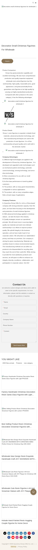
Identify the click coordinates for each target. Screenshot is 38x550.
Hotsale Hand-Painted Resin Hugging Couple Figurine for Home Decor (17, 521)
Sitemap (13, 546)
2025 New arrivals (8, 363)
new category (28, 363)
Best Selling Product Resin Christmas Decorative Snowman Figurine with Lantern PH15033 (17, 425)
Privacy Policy (22, 546)
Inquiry (7, 61)
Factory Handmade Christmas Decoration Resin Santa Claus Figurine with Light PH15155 (18, 393)
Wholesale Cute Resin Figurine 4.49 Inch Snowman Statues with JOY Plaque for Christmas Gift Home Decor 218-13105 (18, 489)
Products (19, 363)
